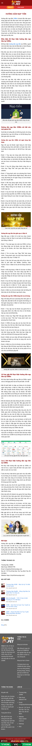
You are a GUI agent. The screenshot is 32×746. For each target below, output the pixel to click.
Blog (2, 625)
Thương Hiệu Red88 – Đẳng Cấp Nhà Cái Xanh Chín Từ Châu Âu (18, 592)
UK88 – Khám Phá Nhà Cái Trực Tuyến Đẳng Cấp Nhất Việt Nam (17, 612)
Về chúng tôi (9, 739)
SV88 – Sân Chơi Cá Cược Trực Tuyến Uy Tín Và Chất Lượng (18, 605)
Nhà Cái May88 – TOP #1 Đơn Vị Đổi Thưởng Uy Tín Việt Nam (17, 599)
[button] (2, 3)
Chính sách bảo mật (20, 739)
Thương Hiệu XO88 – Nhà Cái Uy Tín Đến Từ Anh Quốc (18, 585)
